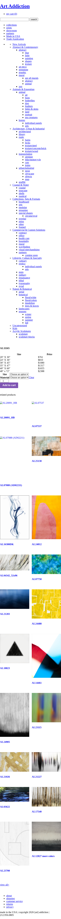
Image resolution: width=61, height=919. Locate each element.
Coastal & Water (21, 185)
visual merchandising (29, 249)
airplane (29, 156)
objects (28, 176)
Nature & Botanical (22, 289)
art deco (23, 66)
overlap (22, 218)
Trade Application (15, 39)
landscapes (24, 308)
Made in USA (13, 36)
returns (9, 904)
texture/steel (31, 145)
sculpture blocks (27, 336)
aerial (21, 291)
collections (11, 25)
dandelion (30, 303)
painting (29, 58)
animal (28, 83)
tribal (21, 280)
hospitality (24, 241)
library (22, 134)
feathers (29, 106)
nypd (21, 286)
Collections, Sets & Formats (26, 199)
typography (24, 283)
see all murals (31, 78)
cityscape (29, 173)
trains (27, 165)
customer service (14, 901)
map (27, 179)
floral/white (30, 297)
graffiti (22, 182)
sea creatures (31, 117)
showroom (11, 30)
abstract (22, 50)
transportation (25, 154)
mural (21, 75)
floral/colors (31, 300)
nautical (22, 196)
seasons (22, 311)
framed (22, 227)
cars (27, 162)
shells (21, 193)
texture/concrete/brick (35, 148)
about (9, 895)
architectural (25, 131)
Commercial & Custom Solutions (29, 230)
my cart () (11, 13)
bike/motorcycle (33, 159)
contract (23, 232)
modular (23, 207)
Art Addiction (15, 6)
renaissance (24, 277)
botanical (23, 294)
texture (28, 64)
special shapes (26, 213)
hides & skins (31, 109)
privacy (10, 907)
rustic (21, 137)
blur (27, 52)
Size (5, 374)
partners (10, 33)
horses (22, 120)
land (27, 111)
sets (27, 126)
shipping (10, 898)
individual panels (33, 123)
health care (24, 238)
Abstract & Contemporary (25, 47)
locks (27, 142)
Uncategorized (20, 325)
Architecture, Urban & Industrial (29, 128)
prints (9, 27)
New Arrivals (19, 44)
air (26, 95)
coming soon (31, 255)
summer (29, 320)
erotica (22, 263)
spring (28, 317)
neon (27, 171)
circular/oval (31, 216)
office (21, 235)
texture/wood (31, 151)
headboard (24, 201)
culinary (23, 261)
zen (20, 86)
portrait (28, 114)
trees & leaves (32, 306)
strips (21, 221)
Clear (31, 377)
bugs (27, 97)
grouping (23, 210)
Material (4, 377)
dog (27, 103)
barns (27, 140)
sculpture (23, 334)
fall (26, 322)
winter (28, 314)
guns (21, 272)
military (22, 275)
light (27, 55)
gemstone (23, 69)
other (21, 224)
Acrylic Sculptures (22, 331)
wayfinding (24, 246)
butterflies (30, 100)
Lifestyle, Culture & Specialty (27, 258)
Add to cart (9, 385)
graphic (22, 72)
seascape (23, 190)
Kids (15, 328)
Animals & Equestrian (23, 89)
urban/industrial (26, 168)
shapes (28, 61)
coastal (22, 187)
